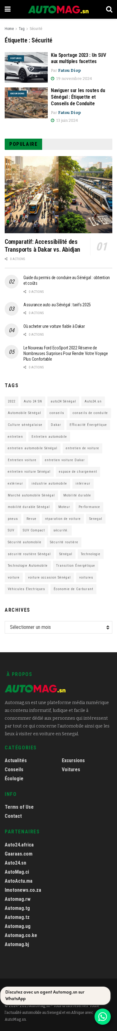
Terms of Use (19, 807)
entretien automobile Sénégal (32, 448)
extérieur (15, 483)
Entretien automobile (49, 437)
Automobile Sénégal (24, 413)
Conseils (14, 769)
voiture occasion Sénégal (49, 577)
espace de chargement (78, 472)
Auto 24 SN (33, 401)
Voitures (16, 58)
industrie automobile (49, 483)
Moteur (64, 507)
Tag (22, 29)
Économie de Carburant (73, 589)
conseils (57, 413)
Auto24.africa (19, 845)
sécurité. (61, 530)
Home (9, 29)
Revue (32, 519)
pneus (13, 519)
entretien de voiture (82, 448)
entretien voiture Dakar (65, 460)
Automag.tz (17, 917)
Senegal (95, 519)
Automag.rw (18, 899)
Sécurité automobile (24, 542)
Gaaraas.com (18, 854)
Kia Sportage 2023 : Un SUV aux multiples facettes (78, 58)
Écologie (14, 779)
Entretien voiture (22, 460)
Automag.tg (17, 908)
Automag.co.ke (21, 935)
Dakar (56, 425)
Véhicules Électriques (26, 589)
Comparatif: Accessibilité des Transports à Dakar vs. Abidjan (42, 245)
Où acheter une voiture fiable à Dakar (54, 326)
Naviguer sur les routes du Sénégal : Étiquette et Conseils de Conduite (78, 96)
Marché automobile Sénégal (31, 495)
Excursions (17, 93)
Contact (13, 816)
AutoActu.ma (18, 881)
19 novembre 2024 (73, 78)
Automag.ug (18, 926)
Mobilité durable (77, 495)
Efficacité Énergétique (88, 425)
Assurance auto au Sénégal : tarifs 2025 (57, 304)
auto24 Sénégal (63, 401)
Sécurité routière (64, 542)
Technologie (90, 554)
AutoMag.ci (17, 872)
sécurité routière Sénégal (29, 554)
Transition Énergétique (75, 566)
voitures (86, 577)
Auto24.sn (93, 401)
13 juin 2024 (66, 120)
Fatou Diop (69, 70)
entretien (15, 437)
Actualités (16, 760)
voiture (14, 577)
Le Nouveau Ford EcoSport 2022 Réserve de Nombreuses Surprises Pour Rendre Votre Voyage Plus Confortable (65, 353)
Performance (89, 507)
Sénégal (65, 554)
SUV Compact (34, 530)
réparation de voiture (63, 519)
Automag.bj (17, 944)
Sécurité (36, 29)
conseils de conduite (90, 413)
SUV (11, 530)
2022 (11, 401)
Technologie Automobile (28, 566)
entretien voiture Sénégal (29, 472)
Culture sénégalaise (25, 425)
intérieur (83, 483)
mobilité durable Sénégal (29, 507)
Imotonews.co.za (23, 890)
